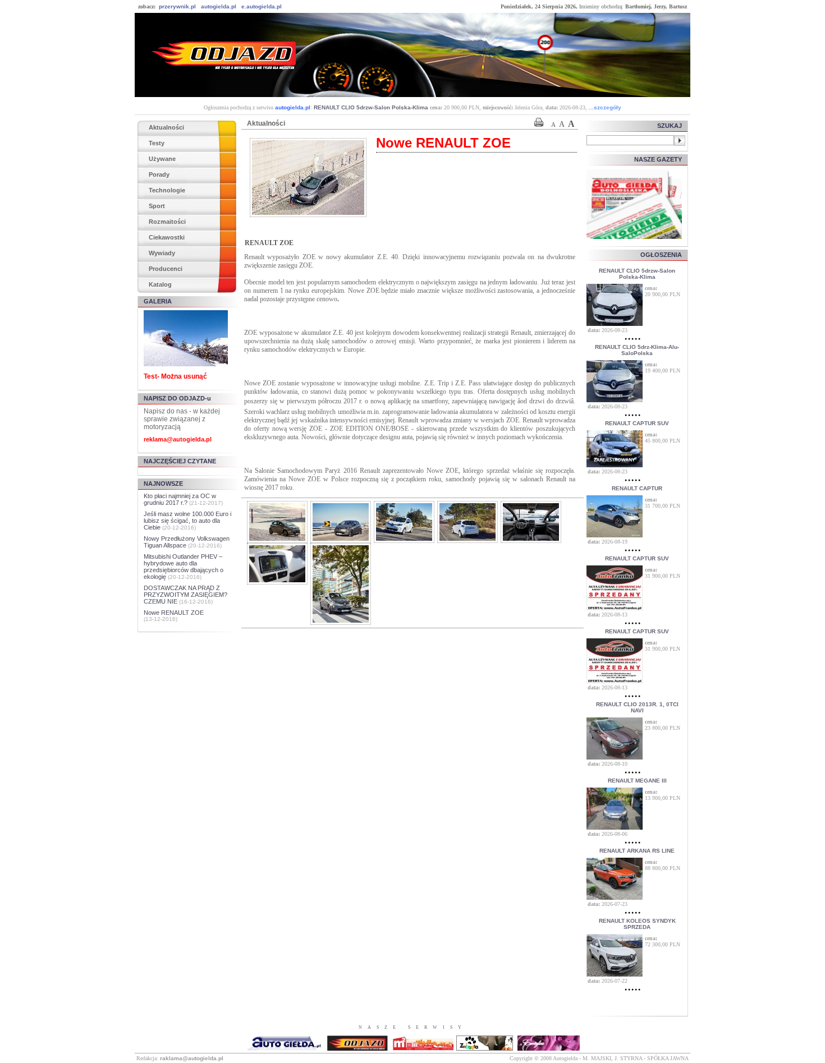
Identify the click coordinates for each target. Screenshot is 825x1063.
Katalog (160, 284)
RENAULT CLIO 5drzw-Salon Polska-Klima (371, 107)
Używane (162, 158)
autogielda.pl (218, 6)
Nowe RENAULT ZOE (174, 612)
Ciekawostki (167, 237)
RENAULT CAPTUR (637, 488)
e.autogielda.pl (261, 6)
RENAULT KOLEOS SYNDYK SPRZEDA (637, 924)
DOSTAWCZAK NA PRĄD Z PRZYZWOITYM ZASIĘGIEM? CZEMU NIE (185, 595)
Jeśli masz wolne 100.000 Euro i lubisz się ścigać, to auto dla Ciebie (187, 520)
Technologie (167, 190)
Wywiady (162, 253)
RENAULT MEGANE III (637, 780)
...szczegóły (605, 107)
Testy (156, 143)
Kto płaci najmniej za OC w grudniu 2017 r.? (180, 499)
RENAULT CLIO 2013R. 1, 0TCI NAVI (637, 707)
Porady (159, 174)
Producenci (165, 268)
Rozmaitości (167, 221)
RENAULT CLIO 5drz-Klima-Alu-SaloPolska (637, 350)
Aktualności (166, 127)
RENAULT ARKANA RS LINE (637, 851)
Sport (157, 206)
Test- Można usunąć (175, 376)
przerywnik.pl (177, 6)
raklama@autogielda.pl (191, 1058)
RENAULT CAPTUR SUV (637, 423)
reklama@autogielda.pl (178, 439)
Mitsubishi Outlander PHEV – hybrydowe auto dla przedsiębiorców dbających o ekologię (183, 566)
